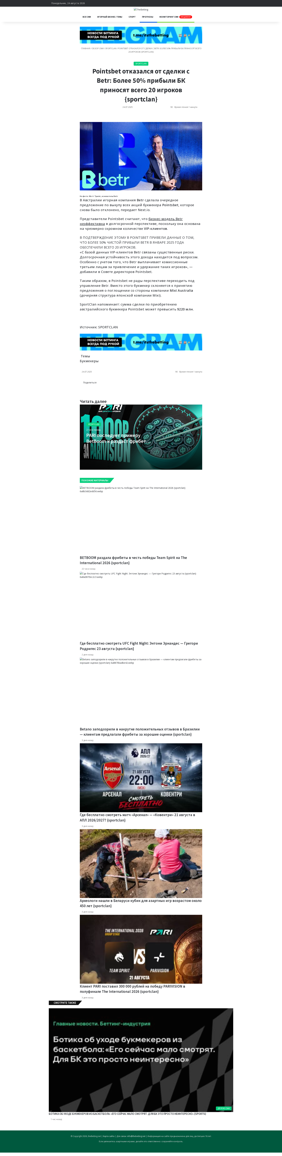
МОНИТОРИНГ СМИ (175, 16)
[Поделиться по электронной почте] (82, 117)
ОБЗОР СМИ (98, 48)
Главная (85, 48)
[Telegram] (85, 385)
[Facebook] (82, 385)
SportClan (110, 48)
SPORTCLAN (108, 327)
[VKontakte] (83, 385)
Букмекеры (89, 361)
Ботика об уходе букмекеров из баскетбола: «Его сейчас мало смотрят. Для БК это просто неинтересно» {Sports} (127, 1114)
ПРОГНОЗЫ (147, 16)
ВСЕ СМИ (87, 16)
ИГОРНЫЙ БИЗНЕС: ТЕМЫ (109, 16)
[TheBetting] (141, 9)
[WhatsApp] (81, 117)
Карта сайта (108, 1136)
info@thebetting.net (136, 1136)
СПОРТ (132, 16)
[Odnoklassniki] (80, 117)
